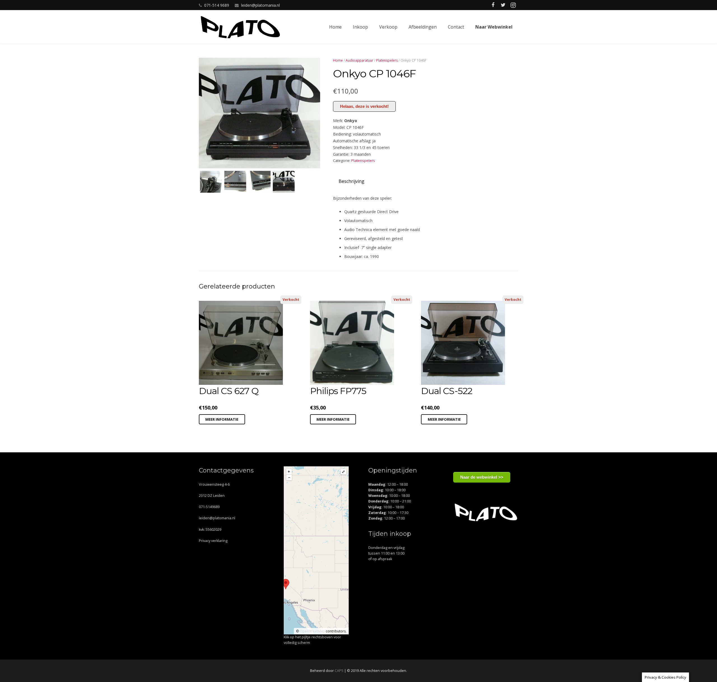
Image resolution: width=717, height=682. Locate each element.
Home (338, 60)
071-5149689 (209, 506)
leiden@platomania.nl (260, 5)
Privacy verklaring (213, 540)
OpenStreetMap (312, 631)
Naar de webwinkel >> (481, 477)
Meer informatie (221, 419)
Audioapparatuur (359, 60)
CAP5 (339, 670)
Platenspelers (387, 60)
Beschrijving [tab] (351, 181)
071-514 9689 (216, 5)
